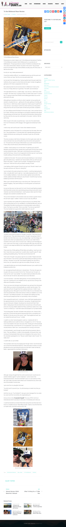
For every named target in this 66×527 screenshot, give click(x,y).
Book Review (46, 83)
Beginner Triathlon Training (49, 80)
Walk (45, 110)
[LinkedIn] (64, 18)
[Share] (64, 23)
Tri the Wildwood (27, 472)
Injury (45, 90)
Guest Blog (46, 88)
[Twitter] (64, 10)
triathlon (34, 472)
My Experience (47, 91)
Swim (45, 105)
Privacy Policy (39, 523)
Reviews (45, 98)
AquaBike (46, 78)
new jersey (20, 472)
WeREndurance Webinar (49, 112)
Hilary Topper (7, 14)
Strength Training (47, 103)
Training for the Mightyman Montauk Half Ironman (17, 507)
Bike (45, 81)
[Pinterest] (64, 15)
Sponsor (45, 102)
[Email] (64, 13)
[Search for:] (51, 42)
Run (45, 100)
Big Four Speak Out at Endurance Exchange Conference (17, 513)
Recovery (46, 97)
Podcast (45, 95)
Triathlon (14, 14)
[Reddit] (64, 20)
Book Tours (46, 85)
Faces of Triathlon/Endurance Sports (51, 86)
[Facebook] (64, 8)
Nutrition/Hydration (48, 93)
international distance (11, 472)
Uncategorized (47, 108)
